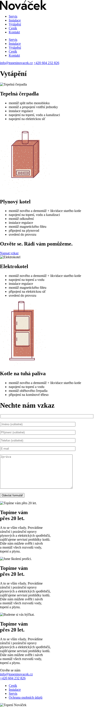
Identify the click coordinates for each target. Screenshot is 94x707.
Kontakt (14, 32)
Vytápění (15, 24)
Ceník (13, 28)
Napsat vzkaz (9, 253)
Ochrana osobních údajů (25, 697)
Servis (13, 16)
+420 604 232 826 (46, 63)
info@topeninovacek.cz (16, 63)
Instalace (15, 20)
